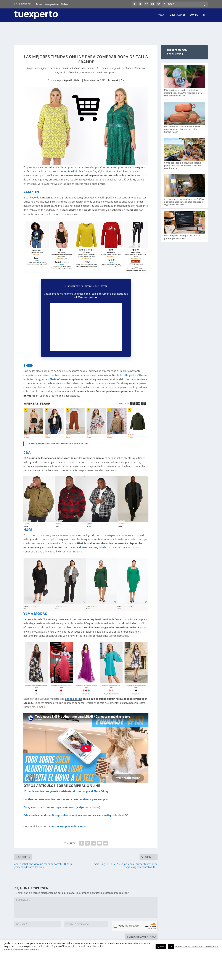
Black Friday (75, 171)
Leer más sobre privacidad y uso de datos (196, 946)
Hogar (161, 15)
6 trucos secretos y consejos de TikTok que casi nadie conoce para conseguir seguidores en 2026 (184, 202)
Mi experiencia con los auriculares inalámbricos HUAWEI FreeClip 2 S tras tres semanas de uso (184, 93)
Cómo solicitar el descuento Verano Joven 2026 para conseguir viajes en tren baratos (182, 165)
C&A (27, 452)
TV (204, 15)
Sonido (194, 15)
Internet (113, 80)
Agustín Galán (72, 80)
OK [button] (171, 946)
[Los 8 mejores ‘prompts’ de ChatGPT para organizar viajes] (184, 222)
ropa (83, 826)
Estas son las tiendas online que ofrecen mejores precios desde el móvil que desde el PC (75, 815)
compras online (69, 826)
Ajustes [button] (160, 946)
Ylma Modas (35, 613)
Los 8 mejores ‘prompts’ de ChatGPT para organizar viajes (183, 237)
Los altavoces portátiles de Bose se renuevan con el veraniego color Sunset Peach (182, 129)
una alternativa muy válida (89, 547)
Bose (39, 4)
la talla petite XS (130, 375)
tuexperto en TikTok (56, 4)
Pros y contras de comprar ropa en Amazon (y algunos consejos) (61, 807)
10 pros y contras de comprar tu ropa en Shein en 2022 (58, 443)
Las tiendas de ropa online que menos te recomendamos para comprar (65, 799)
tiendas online (73, 698)
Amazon (31, 192)
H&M (27, 529)
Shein (28, 365)
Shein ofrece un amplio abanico (69, 379)
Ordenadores (177, 15)
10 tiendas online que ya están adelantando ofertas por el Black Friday (65, 791)
